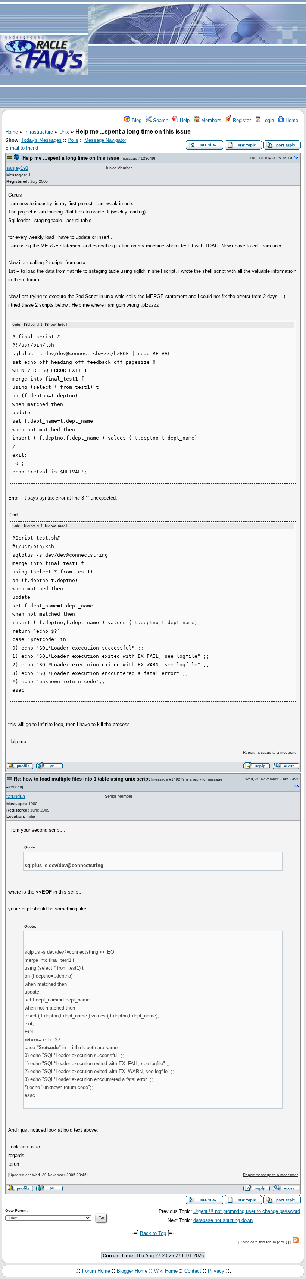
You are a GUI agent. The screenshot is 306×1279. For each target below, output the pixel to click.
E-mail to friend (21, 148)
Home (291, 120)
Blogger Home (132, 1271)
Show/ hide (55, 324)
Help (184, 120)
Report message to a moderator (270, 752)
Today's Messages (41, 140)
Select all (33, 324)
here (24, 1147)
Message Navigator (105, 140)
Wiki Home (166, 1271)
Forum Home (96, 1271)
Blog (135, 120)
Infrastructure (38, 132)
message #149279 (168, 779)
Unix (64, 132)
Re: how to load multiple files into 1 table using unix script (82, 779)
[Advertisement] (197, 54)
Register (241, 120)
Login (267, 120)
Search (160, 120)
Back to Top (153, 1233)
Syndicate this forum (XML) (264, 1242)
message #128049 (138, 158)
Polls (73, 140)
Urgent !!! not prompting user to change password (246, 1211)
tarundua (15, 796)
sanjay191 (17, 168)
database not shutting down (223, 1220)
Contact (192, 1271)
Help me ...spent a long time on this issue (70, 158)
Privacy (216, 1271)
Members (210, 120)
